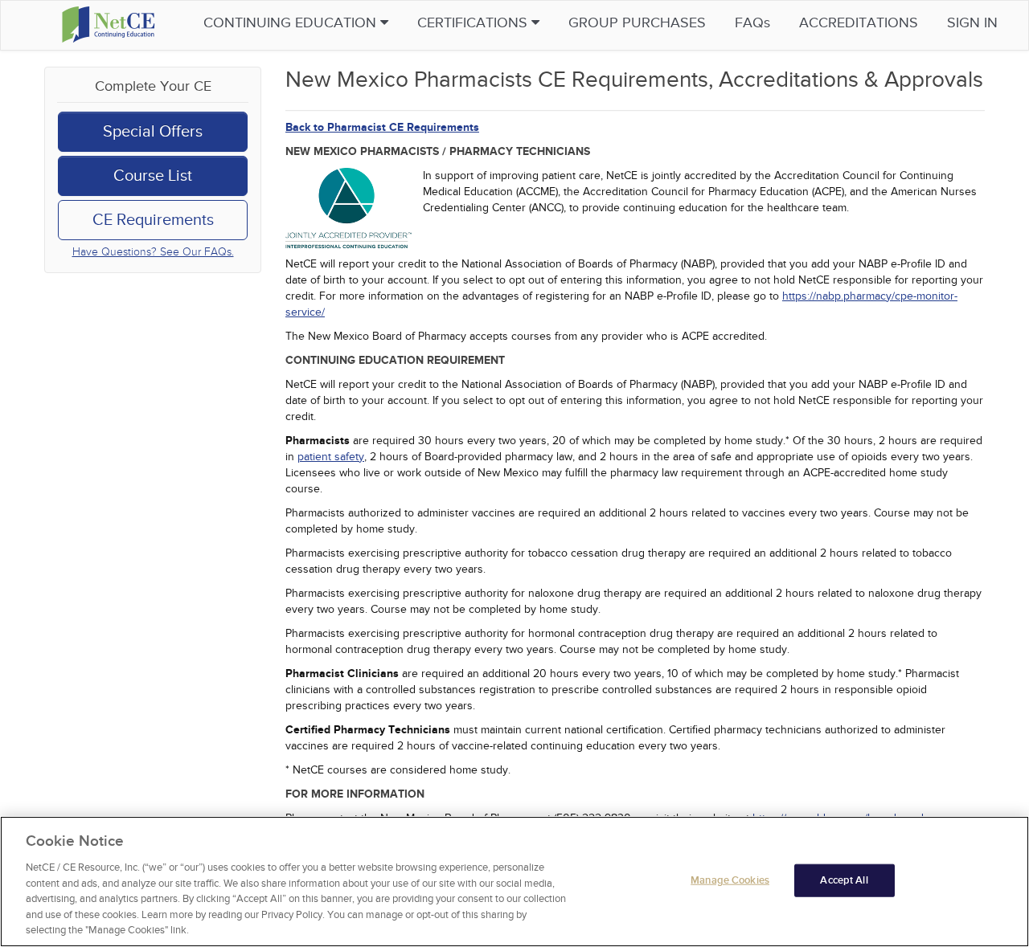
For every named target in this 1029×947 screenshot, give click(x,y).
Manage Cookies (730, 879)
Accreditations (858, 22)
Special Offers (153, 131)
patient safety (330, 456)
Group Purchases (637, 22)
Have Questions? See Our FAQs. (153, 252)
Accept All (843, 879)
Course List (152, 176)
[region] (514, 881)
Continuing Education (291, 22)
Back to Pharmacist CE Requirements (382, 127)
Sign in (972, 22)
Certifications (474, 22)
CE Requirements (153, 220)
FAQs (752, 22)
